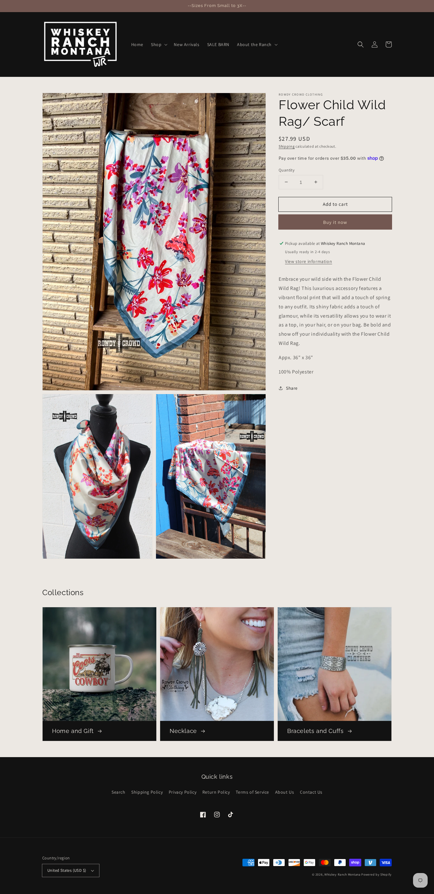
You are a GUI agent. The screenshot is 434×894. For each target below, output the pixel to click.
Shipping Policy (147, 792)
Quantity (287, 169)
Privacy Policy (182, 792)
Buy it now (335, 222)
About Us (284, 792)
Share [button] (292, 388)
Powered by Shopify (376, 874)
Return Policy (216, 792)
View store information (308, 261)
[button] (158, 44)
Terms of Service (252, 792)
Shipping (287, 146)
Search (118, 792)
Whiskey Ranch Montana (342, 874)
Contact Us (311, 792)
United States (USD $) (66, 870)
